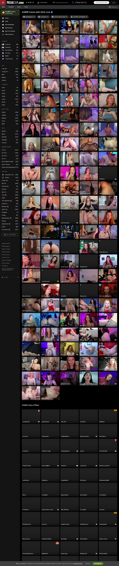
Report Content (6, 249)
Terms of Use (5, 257)
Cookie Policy (78, 563)
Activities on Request (79, 17)
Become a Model (6, 260)
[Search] (72, 2)
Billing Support (6, 246)
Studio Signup (5, 263)
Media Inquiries (6, 252)
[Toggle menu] (3, 2)
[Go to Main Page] (15, 2)
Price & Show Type (59, 17)
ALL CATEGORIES (11, 234)
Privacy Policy (5, 254)
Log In (113, 2)
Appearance (29, 17)
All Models (5, 266)
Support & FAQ (6, 243)
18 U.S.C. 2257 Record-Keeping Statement (8, 269)
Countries (43, 17)
